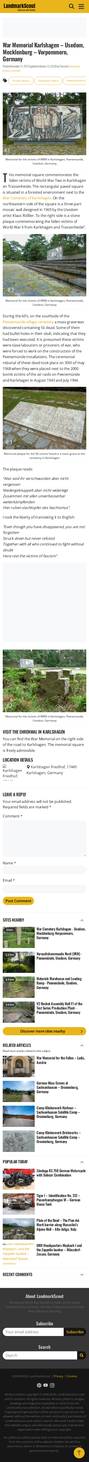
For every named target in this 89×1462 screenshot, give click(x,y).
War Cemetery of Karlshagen (27, 197)
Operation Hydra (48, 80)
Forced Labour (21, 80)
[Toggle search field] (71, 6)
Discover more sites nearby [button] (42, 1031)
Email (9, 880)
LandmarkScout (19, 6)
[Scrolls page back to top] (79, 1452)
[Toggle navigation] (80, 6)
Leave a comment (12, 70)
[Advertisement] (44, 27)
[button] (39, 1385)
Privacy (58, 1376)
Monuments (74, 66)
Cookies (71, 1376)
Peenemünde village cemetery (28, 321)
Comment (13, 816)
